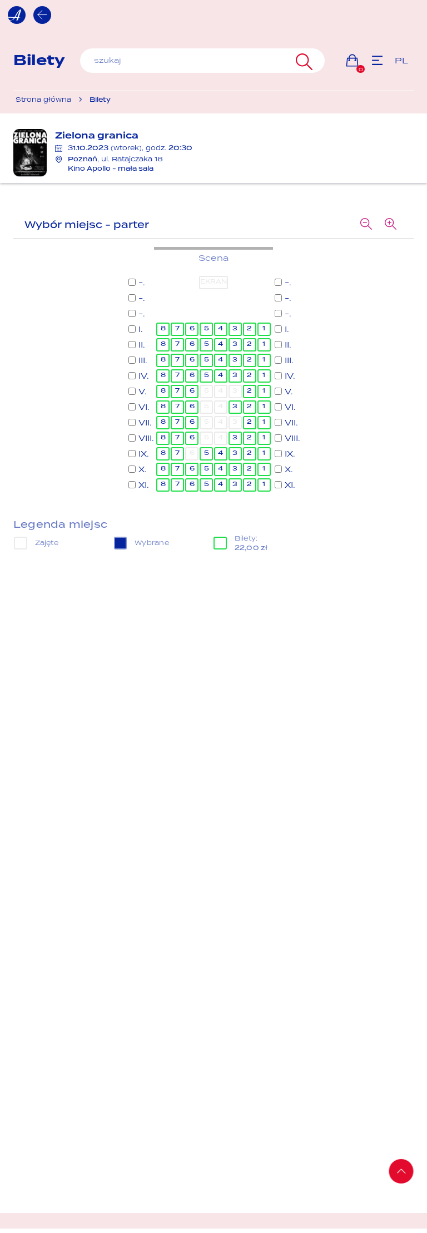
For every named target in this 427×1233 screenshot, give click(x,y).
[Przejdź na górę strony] (401, 1171)
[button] (352, 60)
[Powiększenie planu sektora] (390, 224)
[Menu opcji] (377, 60)
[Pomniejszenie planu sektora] (366, 224)
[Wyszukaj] (302, 60)
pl (401, 60)
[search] (202, 61)
